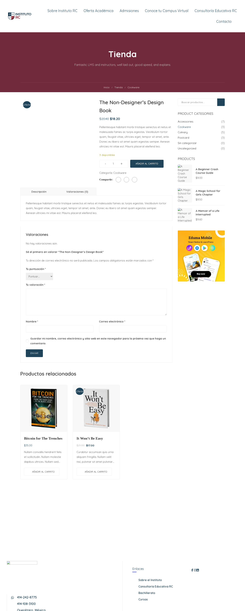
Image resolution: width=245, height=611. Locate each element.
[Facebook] (118, 179)
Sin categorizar (187, 143)
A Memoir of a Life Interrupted (207, 212)
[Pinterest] (134, 179)
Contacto (224, 21)
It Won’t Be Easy (90, 438)
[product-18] (56, 134)
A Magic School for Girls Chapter (208, 192)
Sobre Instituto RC (62, 10)
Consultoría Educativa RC (216, 10)
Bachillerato (146, 593)
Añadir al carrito (147, 163)
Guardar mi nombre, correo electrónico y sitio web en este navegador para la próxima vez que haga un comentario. (98, 341)
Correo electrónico (112, 321)
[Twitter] (126, 179)
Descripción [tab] (38, 191)
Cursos (143, 599)
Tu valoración (35, 284)
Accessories (185, 121)
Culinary (183, 132)
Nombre (32, 321)
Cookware (119, 172)
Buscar (222, 102)
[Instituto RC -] (19, 16)
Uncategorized (187, 148)
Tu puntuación (36, 269)
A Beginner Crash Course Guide (207, 171)
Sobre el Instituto (150, 580)
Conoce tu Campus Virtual (167, 10)
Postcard (183, 137)
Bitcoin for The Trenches (43, 438)
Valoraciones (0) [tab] (77, 191)
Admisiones (129, 10)
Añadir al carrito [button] (43, 471)
